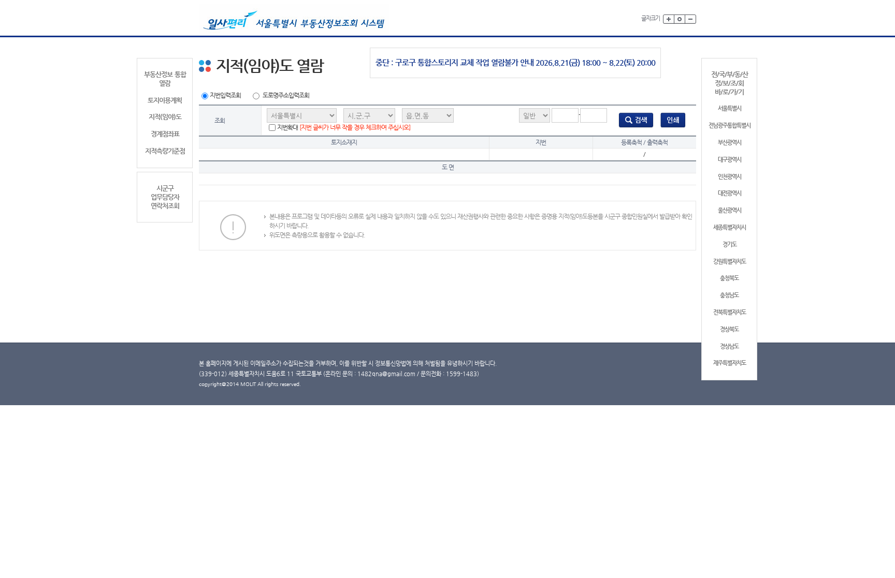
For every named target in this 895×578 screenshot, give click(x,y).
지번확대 (343, 127)
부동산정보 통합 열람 (165, 78)
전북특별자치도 (729, 312)
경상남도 (729, 346)
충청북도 (729, 278)
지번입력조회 (225, 95)
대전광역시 (729, 193)
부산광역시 (729, 142)
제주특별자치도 (729, 363)
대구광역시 (729, 159)
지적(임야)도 (165, 117)
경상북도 (729, 329)
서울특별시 (729, 108)
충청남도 (729, 295)
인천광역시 (729, 176)
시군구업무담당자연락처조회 (165, 197)
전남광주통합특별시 (729, 125)
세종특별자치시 (729, 227)
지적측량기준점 (165, 151)
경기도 (730, 244)
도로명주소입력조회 (286, 95)
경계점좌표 (165, 134)
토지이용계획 (165, 100)
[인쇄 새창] (673, 120)
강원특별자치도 (729, 261)
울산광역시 (729, 210)
